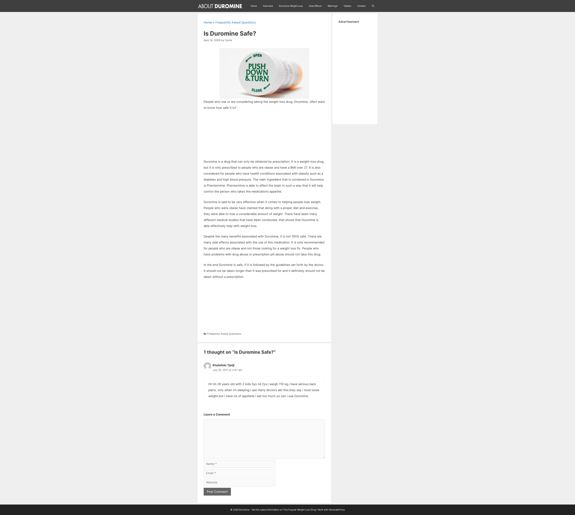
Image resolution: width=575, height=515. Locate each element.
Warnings (333, 5)
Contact (361, 5)
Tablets (347, 5)
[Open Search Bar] (373, 5)
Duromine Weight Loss (291, 5)
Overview (268, 5)
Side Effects (315, 5)
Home (254, 5)
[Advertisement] (264, 136)
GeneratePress (337, 509)
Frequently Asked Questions (235, 22)
